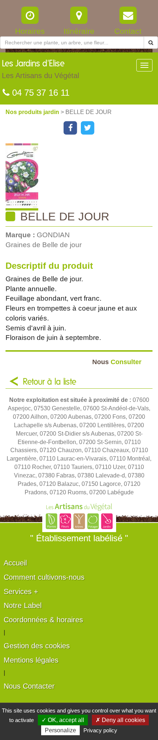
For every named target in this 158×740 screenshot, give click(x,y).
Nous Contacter (29, 686)
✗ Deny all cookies (120, 720)
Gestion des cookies (37, 646)
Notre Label (23, 605)
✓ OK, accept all (63, 720)
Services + (21, 591)
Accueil (15, 563)
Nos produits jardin (33, 112)
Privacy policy (100, 730)
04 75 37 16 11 (39, 93)
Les (40, 69)
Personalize (60, 730)
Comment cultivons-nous (44, 577)
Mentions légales (31, 660)
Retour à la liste (49, 382)
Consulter (116, 362)
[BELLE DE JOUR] (82, 176)
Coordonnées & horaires (43, 620)
